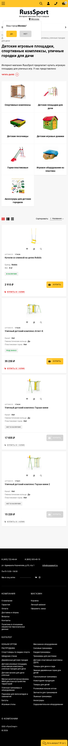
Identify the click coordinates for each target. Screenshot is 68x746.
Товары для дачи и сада (44, 666)
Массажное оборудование (45, 644)
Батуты (5, 700)
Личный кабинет (38, 605)
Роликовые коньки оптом (44, 688)
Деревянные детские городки (15, 660)
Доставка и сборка (10, 612)
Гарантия (6, 605)
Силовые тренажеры (42, 648)
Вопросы (5, 616)
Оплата (5, 609)
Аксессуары (38, 700)
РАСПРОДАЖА (8, 648)
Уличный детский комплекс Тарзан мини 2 (27, 484)
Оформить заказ (38, 609)
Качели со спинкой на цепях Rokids (23, 257)
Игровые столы (8, 704)
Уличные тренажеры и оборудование (12, 689)
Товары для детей (41, 684)
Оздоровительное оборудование (48, 704)
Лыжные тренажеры (42, 696)
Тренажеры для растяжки (44, 656)
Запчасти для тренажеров (45, 692)
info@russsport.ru (50, 565)
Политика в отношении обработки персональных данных (13, 626)
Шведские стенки (9, 656)
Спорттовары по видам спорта (16, 652)
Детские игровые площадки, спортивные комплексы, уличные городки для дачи (14, 666)
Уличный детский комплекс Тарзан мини (26, 407)
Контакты (6, 620)
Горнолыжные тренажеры (45, 677)
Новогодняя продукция (44, 681)
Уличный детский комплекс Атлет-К (24, 331)
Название (57, 218)
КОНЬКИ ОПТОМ (9, 644)
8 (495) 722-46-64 (9, 559)
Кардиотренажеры (41, 652)
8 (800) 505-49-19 (32, 559)
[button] (54, 743)
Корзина (35, 601)
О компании (7, 601)
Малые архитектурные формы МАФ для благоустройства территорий (15, 681)
